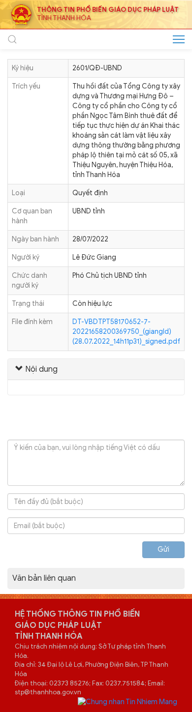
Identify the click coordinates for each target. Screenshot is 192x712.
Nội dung (40, 369)
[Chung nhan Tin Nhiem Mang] (127, 702)
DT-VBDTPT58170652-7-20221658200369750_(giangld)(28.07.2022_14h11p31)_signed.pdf (126, 332)
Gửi (163, 549)
